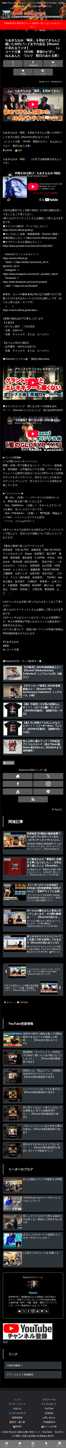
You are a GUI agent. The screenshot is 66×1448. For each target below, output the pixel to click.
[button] (43, 72)
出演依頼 (49, 1412)
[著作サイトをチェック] (18, 776)
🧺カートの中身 (49, 1426)
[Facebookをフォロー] (18, 784)
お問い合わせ (49, 1417)
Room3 (33, 1292)
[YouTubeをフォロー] (18, 791)
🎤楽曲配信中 (49, 1421)
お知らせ (17, 1408)
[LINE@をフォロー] (48, 791)
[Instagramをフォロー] (48, 784)
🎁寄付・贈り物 (17, 1421)
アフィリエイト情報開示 (20, 1374)
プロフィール (49, 1399)
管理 (5, 1342)
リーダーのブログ (17, 1412)
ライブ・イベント (17, 1403)
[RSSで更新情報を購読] (47, 1311)
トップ (17, 1399)
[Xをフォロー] (48, 776)
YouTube (10, 762)
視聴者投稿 (17, 1417)
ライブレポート (48, 1403)
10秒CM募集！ (15, 1365)
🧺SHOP (17, 1426)
